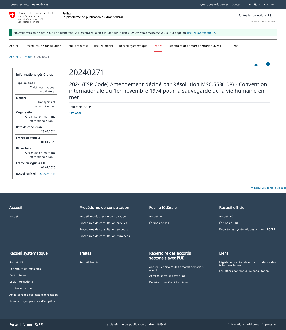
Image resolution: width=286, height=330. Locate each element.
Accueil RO (226, 216)
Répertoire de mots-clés (25, 268)
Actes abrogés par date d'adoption (32, 301)
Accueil (14, 57)
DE (249, 4)
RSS (39, 324)
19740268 (75, 113)
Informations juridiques (243, 324)
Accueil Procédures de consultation (102, 216)
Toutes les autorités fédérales (28, 4)
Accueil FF (155, 216)
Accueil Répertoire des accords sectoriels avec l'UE (176, 268)
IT (260, 4)
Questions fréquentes (214, 4)
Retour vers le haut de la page (268, 187)
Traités (27, 57)
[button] (43, 46)
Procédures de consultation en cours (103, 229)
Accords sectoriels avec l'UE (167, 275)
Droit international (21, 281)
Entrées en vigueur (22, 288)
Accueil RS (16, 261)
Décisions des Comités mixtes (168, 282)
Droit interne (17, 275)
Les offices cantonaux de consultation (244, 270)
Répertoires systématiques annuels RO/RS (247, 229)
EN (272, 4)
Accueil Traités (88, 261)
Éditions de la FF (160, 222)
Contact (237, 4)
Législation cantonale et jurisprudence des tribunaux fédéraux (247, 263)
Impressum (269, 324)
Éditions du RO (229, 222)
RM (266, 4)
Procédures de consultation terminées (104, 235)
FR (255, 4)
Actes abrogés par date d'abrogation (33, 294)
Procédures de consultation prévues (103, 222)
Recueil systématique (201, 33)
